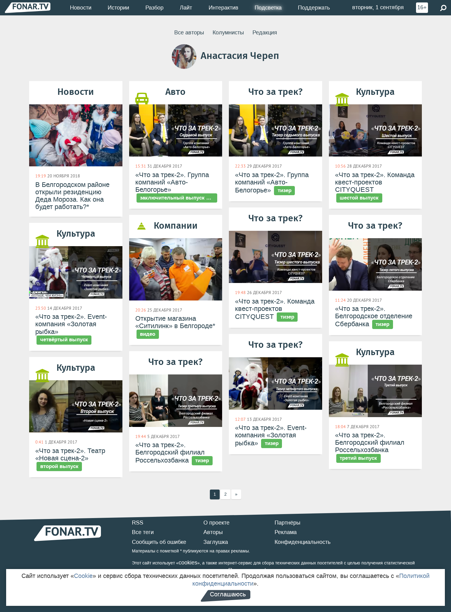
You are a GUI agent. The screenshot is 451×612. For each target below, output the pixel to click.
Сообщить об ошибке (159, 542)
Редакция (264, 32)
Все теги (143, 532)
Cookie (83, 576)
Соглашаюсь (228, 594)
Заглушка (215, 542)
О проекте (216, 522)
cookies (188, 562)
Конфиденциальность (302, 542)
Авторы (213, 532)
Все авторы (189, 32)
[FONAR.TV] (28, 7)
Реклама (286, 532)
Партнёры (287, 522)
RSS (137, 522)
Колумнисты (228, 32)
